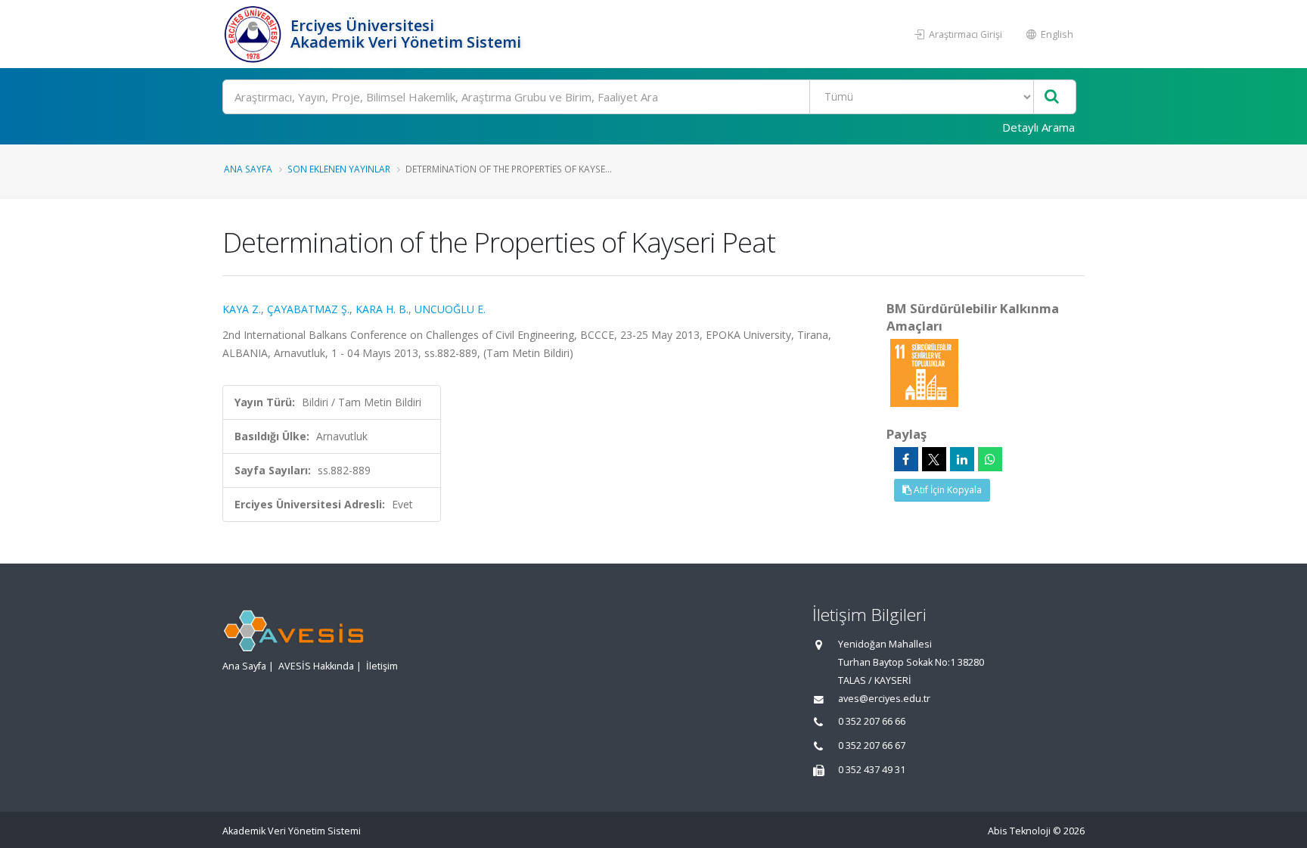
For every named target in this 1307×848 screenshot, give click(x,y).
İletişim (382, 666)
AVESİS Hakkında (316, 666)
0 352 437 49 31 (871, 769)
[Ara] (1052, 97)
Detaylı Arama (1038, 127)
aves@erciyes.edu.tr (884, 698)
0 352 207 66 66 (871, 721)
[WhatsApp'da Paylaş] (990, 459)
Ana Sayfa (248, 169)
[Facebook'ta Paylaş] (906, 459)
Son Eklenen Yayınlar (338, 169)
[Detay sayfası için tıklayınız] (924, 372)
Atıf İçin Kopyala (946, 489)
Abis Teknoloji (1019, 831)
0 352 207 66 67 (871, 745)
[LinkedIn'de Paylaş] (962, 459)
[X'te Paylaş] (934, 459)
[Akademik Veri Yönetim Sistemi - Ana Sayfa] (254, 34)
